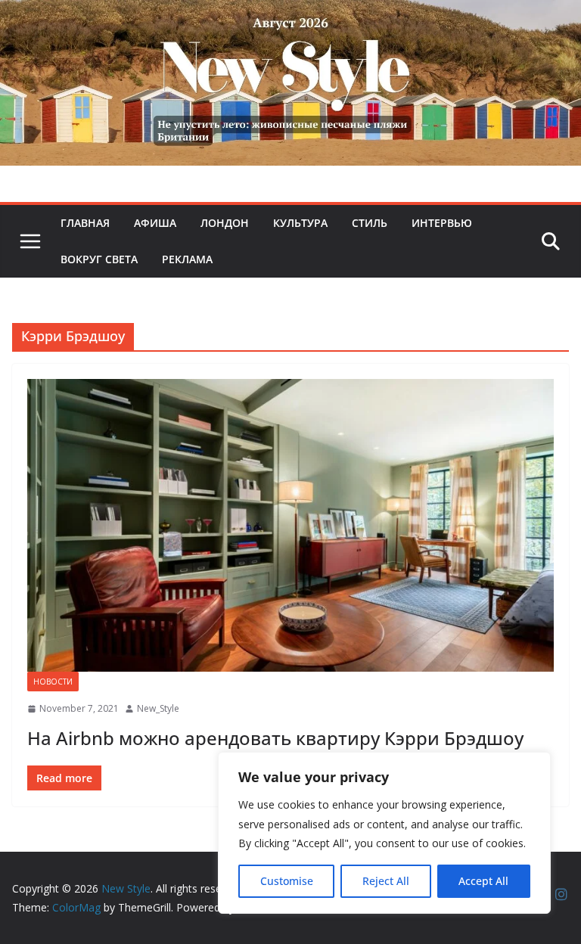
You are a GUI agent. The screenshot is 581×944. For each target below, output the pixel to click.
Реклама (187, 259)
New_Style (158, 708)
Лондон (224, 223)
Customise (286, 881)
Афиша (155, 223)
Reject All (385, 881)
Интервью (442, 223)
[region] (384, 833)
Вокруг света (99, 259)
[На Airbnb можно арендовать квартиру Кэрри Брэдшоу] (290, 525)
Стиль (369, 223)
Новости (53, 681)
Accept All (483, 881)
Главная (85, 223)
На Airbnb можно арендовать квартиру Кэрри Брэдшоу (275, 737)
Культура (300, 223)
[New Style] (290, 16)
